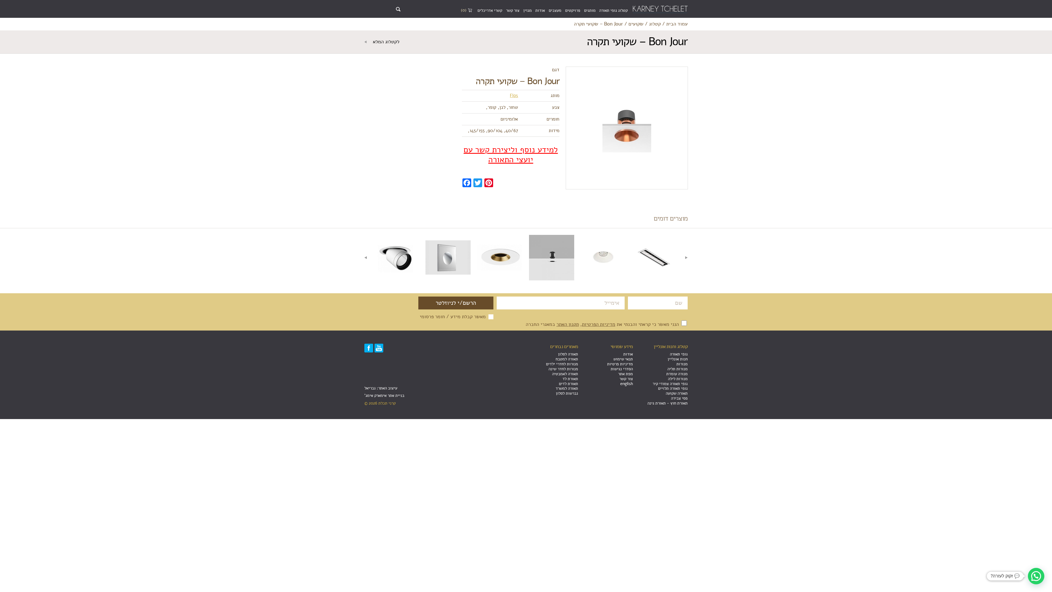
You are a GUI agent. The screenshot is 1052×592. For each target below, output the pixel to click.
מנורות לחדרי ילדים (562, 364)
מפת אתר (625, 374)
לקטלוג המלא (385, 42)
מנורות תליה (677, 369)
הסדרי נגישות (622, 369)
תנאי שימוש (623, 359)
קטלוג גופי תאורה (613, 10)
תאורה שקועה (677, 393)
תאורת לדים (568, 383)
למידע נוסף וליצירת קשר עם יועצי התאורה (511, 155)
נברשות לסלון (567, 393)
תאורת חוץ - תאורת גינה (667, 403)
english (626, 383)
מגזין (527, 10)
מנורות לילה (678, 379)
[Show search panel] (398, 9)
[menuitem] (613, 10)
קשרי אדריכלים (490, 10)
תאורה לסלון (568, 354)
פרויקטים (572, 10)
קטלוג (655, 24)
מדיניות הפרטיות (598, 324)
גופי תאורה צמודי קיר (670, 383)
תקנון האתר (567, 324)
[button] (1036, 576)
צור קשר (512, 10)
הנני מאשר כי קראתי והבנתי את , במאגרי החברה (603, 324)
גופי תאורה (679, 354)
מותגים (590, 10)
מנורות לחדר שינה (563, 369)
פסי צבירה (679, 398)
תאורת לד (570, 379)
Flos (514, 95)
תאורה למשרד (567, 388)
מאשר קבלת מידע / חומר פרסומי (453, 317)
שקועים (636, 24)
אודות (540, 10)
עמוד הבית (677, 24)
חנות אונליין (678, 359)
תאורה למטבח (567, 359)
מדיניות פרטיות (620, 364)
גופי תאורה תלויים (673, 388)
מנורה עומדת (677, 374)
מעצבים (555, 10)
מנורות (682, 364)
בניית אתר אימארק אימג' (384, 395)
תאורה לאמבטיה (565, 374)
